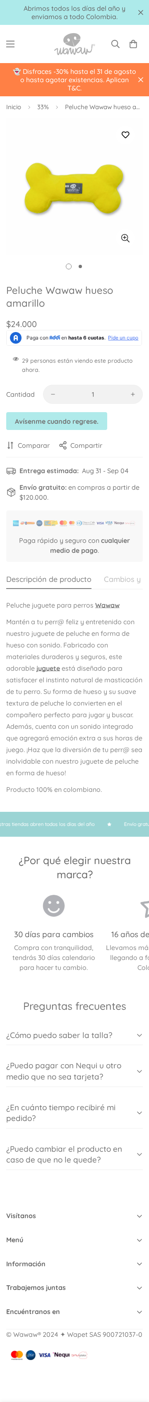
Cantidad (20, 394)
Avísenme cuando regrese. (57, 421)
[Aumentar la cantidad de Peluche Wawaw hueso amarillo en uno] (132, 394)
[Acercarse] (125, 238)
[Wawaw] (74, 44)
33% (43, 107)
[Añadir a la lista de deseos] (125, 135)
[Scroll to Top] (134, 1358)
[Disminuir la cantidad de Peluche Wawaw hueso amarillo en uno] (52, 394)
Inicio (13, 107)
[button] (133, 44)
